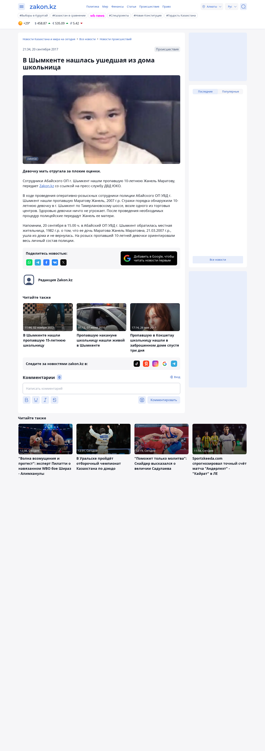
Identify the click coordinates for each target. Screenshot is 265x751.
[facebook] (46, 262)
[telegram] (37, 262)
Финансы (117, 6)
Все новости (87, 39)
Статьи (131, 6)
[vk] (54, 262)
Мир (105, 6)
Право (166, 6)
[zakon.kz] (43, 6)
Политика (92, 6)
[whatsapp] (29, 262)
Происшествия (149, 6)
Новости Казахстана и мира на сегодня (49, 39)
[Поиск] (243, 6)
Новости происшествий (116, 39)
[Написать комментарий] (101, 388)
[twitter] (63, 262)
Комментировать (164, 400)
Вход (177, 377)
